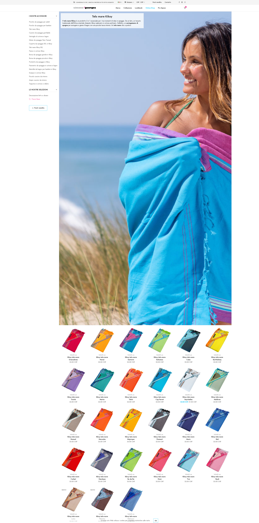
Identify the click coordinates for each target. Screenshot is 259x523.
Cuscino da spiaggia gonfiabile (39, 33)
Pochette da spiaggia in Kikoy (39, 62)
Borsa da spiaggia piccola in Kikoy (40, 58)
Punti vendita (157, 2)
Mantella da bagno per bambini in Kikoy (42, 69)
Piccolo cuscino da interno (38, 76)
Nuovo (64, 490)
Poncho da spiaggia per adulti (39, 22)
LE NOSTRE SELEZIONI (38, 89)
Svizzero (129, 2)
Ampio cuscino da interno (38, 80)
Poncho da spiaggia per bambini (40, 25)
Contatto (168, 2)
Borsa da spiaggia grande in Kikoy (40, 55)
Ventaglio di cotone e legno (39, 36)
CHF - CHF (139, 2)
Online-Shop (150, 8)
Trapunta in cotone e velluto (39, 84)
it (120, 2)
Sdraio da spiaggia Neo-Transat (40, 40)
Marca (118, 8)
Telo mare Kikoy (34, 29)
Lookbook (138, 8)
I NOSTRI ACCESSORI (38, 16)
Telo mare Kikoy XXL (36, 47)
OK (156, 521)
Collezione (128, 8)
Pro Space (162, 8)
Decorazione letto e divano (38, 95)
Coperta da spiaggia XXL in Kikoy (40, 44)
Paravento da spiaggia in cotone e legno (43, 66)
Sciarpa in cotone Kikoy (37, 73)
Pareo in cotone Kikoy (36, 51)
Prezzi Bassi (35, 99)
